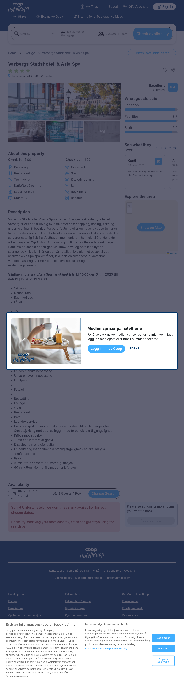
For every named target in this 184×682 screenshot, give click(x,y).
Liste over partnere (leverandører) (106, 648)
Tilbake (133, 348)
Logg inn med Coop (106, 348)
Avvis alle (163, 648)
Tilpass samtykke (163, 660)
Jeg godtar (163, 637)
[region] (92, 650)
